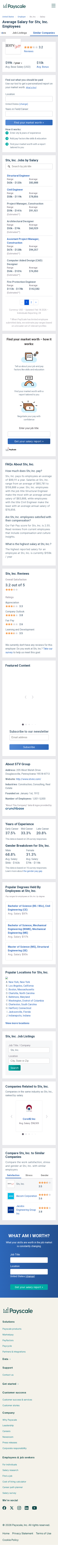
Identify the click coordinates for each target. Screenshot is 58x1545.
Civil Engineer (15, 189)
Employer (22, 17)
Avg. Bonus (43, 66)
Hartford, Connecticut (20, 1008)
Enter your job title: (29, 428)
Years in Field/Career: (17, 109)
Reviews (28, 51)
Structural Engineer (18, 175)
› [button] (33, 696)
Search (15, 1067)
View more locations (17, 1023)
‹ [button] (25, 696)
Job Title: (15, 1254)
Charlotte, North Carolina (21, 993)
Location (13, 1056)
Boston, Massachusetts (21, 989)
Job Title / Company (19, 1045)
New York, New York (19, 982)
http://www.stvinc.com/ (28, 779)
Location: (10, 94)
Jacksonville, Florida (20, 1011)
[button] (2, 32)
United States (8, 17)
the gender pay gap (32, 871)
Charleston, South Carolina (23, 1004)
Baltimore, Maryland (19, 996)
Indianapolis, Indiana (19, 1015)
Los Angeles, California (21, 985)
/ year (17, 63)
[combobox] (29, 99)
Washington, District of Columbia (26, 1000)
